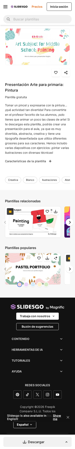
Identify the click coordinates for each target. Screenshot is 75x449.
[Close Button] (68, 417)
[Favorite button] (56, 72)
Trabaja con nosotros (35, 316)
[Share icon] (66, 72)
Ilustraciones (49, 179)
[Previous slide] (5, 222)
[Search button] (8, 19)
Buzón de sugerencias (37, 326)
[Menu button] (5, 7)
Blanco (30, 179)
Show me (57, 417)
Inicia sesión (59, 6)
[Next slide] (69, 222)
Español (23, 424)
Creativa (13, 179)
